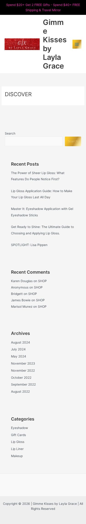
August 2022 (20, 391)
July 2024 (18, 349)
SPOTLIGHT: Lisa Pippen (29, 245)
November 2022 (23, 370)
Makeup (17, 456)
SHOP (42, 281)
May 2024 (18, 356)
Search (10, 133)
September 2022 (23, 384)
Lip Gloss (17, 442)
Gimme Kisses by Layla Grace (55, 44)
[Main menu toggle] (76, 44)
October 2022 (21, 377)
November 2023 (23, 363)
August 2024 (20, 342)
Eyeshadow (19, 428)
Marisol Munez (21, 306)
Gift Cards (18, 435)
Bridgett (17, 294)
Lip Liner (17, 449)
